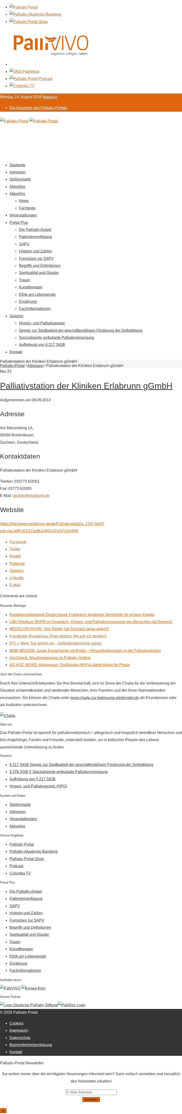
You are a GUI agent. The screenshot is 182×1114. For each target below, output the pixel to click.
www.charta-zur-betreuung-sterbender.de (104, 698)
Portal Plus (18, 223)
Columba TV (20, 873)
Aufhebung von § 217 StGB (42, 345)
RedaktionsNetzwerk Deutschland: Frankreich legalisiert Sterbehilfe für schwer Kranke (82, 615)
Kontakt (15, 352)
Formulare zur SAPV (36, 258)
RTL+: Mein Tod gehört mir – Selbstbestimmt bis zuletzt (55, 643)
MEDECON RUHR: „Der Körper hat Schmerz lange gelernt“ (59, 629)
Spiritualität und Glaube (39, 273)
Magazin (50, 97)
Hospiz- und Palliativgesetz (42, 323)
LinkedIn (16, 578)
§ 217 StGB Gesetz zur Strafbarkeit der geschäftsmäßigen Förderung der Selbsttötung (81, 765)
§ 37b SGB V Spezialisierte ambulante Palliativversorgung (58, 772)
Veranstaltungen (23, 215)
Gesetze (16, 316)
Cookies (16, 1023)
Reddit (15, 556)
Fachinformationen (34, 309)
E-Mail (14, 585)
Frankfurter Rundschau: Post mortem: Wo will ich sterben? (58, 636)
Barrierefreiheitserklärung (30, 1045)
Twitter (15, 549)
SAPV (24, 244)
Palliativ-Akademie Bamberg (33, 851)
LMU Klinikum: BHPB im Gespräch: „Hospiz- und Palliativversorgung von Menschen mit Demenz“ (91, 622)
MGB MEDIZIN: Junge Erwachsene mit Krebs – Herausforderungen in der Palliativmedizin (85, 651)
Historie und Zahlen (35, 251)
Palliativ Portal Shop (26, 859)
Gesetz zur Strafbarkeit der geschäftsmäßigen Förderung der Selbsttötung (80, 330)
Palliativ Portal (21, 844)
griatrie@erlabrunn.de (31, 496)
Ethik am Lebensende (37, 294)
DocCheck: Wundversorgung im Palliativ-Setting (50, 658)
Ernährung (28, 302)
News (24, 201)
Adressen (17, 172)
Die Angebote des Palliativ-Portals (38, 108)
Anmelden (91, 1099)
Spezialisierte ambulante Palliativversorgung (56, 338)
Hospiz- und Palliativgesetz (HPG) (38, 786)
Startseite (17, 165)
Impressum (18, 1030)
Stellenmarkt (20, 179)
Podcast (16, 866)
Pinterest (16, 563)
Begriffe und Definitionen (40, 266)
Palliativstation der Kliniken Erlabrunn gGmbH (86, 386)
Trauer (24, 280)
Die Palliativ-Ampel (35, 230)
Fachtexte (27, 208)
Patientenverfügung (35, 237)
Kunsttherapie (30, 287)
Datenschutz (20, 1038)
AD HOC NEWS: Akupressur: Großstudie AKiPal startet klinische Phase (69, 665)
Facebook (17, 542)
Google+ (16, 571)
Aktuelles (17, 187)
